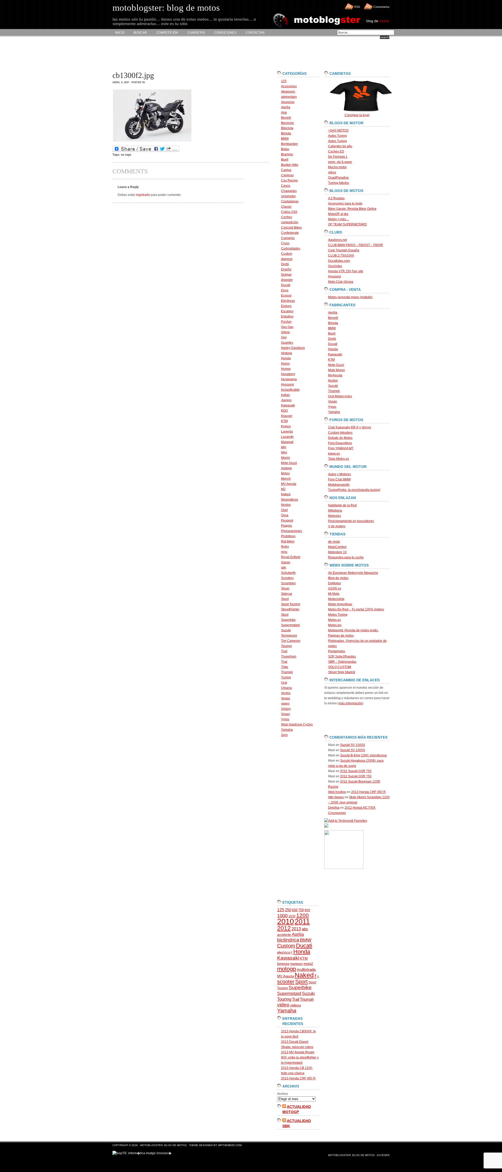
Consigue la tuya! (357, 115)
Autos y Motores (339, 474)
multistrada (306, 969)
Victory (286, 709)
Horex (285, 363)
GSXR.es (334, 588)
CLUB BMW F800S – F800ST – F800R (355, 245)
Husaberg (288, 374)
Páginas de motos (341, 635)
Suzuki (286, 630)
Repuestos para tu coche (346, 557)
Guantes (287, 342)
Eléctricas (288, 301)
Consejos (288, 238)
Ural (284, 682)
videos (295, 1005)
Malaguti (287, 442)
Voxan (285, 714)
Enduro (286, 306)
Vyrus (285, 719)
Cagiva (286, 170)
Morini (285, 458)
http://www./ (336, 797)
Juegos (286, 400)
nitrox (332, 172)
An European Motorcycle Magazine (353, 573)
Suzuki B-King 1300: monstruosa (363, 755)
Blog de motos (338, 578)
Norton (286, 505)
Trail (284, 651)
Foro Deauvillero (340, 443)
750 (301, 910)
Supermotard (290, 625)
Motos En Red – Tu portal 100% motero (356, 609)
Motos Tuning (337, 614)
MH (283, 447)
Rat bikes (287, 541)
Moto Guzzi (289, 463)
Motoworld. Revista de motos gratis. (353, 630)
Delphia (333, 807)
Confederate (290, 233)
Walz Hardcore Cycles (297, 724)
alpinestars (289, 97)
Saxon (285, 562)
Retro (285, 546)
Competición (167, 33)
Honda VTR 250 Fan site (345, 271)
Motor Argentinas (340, 604)
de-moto (334, 541)
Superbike (288, 620)
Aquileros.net (337, 240)
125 (284, 81)
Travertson (288, 656)
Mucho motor (337, 167)
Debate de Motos (340, 438)
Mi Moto (333, 594)
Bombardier (289, 144)
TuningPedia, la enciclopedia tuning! (354, 490)
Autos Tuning (337, 136)
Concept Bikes (291, 227)
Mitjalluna (335, 510)
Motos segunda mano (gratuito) (350, 297)
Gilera (285, 332)
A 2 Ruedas (336, 198)
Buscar (140, 33)
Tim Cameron (290, 641)
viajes (285, 703)
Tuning (286, 677)
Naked (285, 494)
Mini (284, 452)
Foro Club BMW (339, 479)
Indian (285, 395)
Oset (284, 510)
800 (307, 910)
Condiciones (225, 33)
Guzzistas (335, 266)
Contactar (255, 33)
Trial (284, 662)
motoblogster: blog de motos (163, 1145)
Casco (285, 186)
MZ (283, 489)
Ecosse (286, 295)
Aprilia (285, 107)
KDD (284, 410)
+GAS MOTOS (338, 130)
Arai (284, 112)
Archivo (282, 1094)
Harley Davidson (293, 348)
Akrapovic (288, 91)
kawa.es (334, 453)
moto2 (308, 964)
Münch (286, 478)
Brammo (287, 154)
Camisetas (196, 33)
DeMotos (334, 583)
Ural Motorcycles (340, 396)
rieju (284, 552)
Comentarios (381, 6)
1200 (302, 915)
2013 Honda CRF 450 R (298, 1078)
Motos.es (334, 620)
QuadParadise (338, 177)
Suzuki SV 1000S (352, 745)
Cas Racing (289, 180)
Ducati (285, 285)
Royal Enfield (290, 557)
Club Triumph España (343, 250)
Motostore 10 (337, 552)
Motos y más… (338, 219)
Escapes (287, 311)
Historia (286, 353)
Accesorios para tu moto (345, 203)
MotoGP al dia (338, 214)
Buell (284, 159)
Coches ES (336, 151)
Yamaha (287, 730)
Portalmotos (336, 651)
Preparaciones (291, 531)
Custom (286, 254)
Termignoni (289, 635)
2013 (296, 929)
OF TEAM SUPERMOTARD (347, 224)
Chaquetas (289, 191)
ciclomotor (288, 196)
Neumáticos (289, 499)
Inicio (119, 33)
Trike (284, 667)
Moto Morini (336, 370)
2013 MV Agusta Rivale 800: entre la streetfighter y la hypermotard (300, 1057)
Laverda (287, 431)
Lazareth (287, 437)
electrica (283, 952)
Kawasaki (288, 405)
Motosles (334, 516)
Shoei (285, 588)
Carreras (287, 175)
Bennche (287, 123)
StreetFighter (290, 609)
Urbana (286, 688)
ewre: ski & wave (340, 162)
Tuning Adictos (338, 183)
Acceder (383, 1155)
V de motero (336, 526)
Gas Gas (287, 327)
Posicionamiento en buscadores (351, 521)
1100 (291, 916)
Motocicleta (336, 599)
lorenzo (283, 964)
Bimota (286, 133)
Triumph (287, 672)
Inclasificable (290, 390)
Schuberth (288, 573)
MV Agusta (288, 484)
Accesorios (289, 86)
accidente (284, 935)
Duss (284, 290)
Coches (286, 217)
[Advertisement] (207, 54)
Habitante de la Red (342, 505)
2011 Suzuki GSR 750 (356, 771)
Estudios (287, 316)
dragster (287, 280)
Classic (286, 206)
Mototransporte (339, 484)
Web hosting (337, 792)
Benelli (286, 118)
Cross (285, 243)
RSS (357, 6)
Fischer (286, 322)
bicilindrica (288, 940)
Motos (285, 473)
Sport (285, 599)
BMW (285, 138)
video (283, 1004)
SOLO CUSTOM (339, 667)
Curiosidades (290, 248)
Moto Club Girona (340, 282)
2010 (285, 921)
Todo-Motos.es (338, 459)
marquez (296, 964)
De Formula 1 (337, 156)
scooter (285, 981)
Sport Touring (290, 604)
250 (288, 910)
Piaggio (286, 526)
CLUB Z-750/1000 (341, 255)
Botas (285, 149)
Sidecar (286, 594)
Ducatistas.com (339, 261)
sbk (283, 567)
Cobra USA (289, 212)
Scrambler (288, 583)
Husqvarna (289, 379)
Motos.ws (334, 625)
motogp (286, 468)
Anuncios (287, 102)
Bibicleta (287, 128)
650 (295, 910)
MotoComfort (337, 547)
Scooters (287, 578)
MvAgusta (335, 375)
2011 (302, 922)
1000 (282, 915)
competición (289, 222)
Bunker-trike (289, 165)
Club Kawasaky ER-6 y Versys (349, 427)
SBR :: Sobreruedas (342, 662)
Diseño (286, 269)
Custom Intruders (340, 432)
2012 (284, 928)
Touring (286, 646)
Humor (286, 369)
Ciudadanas (290, 201)
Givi (284, 337)
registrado (143, 195)
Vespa (285, 698)
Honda (286, 358)
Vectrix (285, 693)
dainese (287, 259)
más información (350, 703)
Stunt (284, 614)
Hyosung (287, 384)
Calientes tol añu (340, 146)
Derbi (285, 264)
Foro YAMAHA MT (340, 448)
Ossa (284, 515)
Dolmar (286, 274)
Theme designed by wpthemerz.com (215, 1145)
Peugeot (287, 520)
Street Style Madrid (341, 672)
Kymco (286, 426)
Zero (284, 735)
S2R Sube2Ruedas (342, 656)
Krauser (286, 416)
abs (305, 929)
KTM (284, 421)
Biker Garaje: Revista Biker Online (352, 209)
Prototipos (288, 536)
